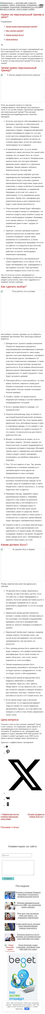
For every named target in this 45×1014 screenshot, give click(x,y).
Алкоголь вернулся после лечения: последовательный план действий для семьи (28, 936)
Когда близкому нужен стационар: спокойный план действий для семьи (28, 947)
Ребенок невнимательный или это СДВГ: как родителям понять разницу (28, 905)
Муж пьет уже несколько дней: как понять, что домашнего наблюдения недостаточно (28, 916)
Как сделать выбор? (15, 31)
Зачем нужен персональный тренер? (21, 26)
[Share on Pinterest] (8, 753)
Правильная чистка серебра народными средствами (10, 816)
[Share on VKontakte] (8, 799)
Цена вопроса (12, 39)
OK (27, 1009)
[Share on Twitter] (25, 793)
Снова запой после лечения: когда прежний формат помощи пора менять (28, 926)
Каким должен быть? (15, 35)
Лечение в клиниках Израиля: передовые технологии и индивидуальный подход (28, 894)
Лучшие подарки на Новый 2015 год (36, 815)
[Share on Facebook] (7, 747)
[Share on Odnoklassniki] (8, 805)
